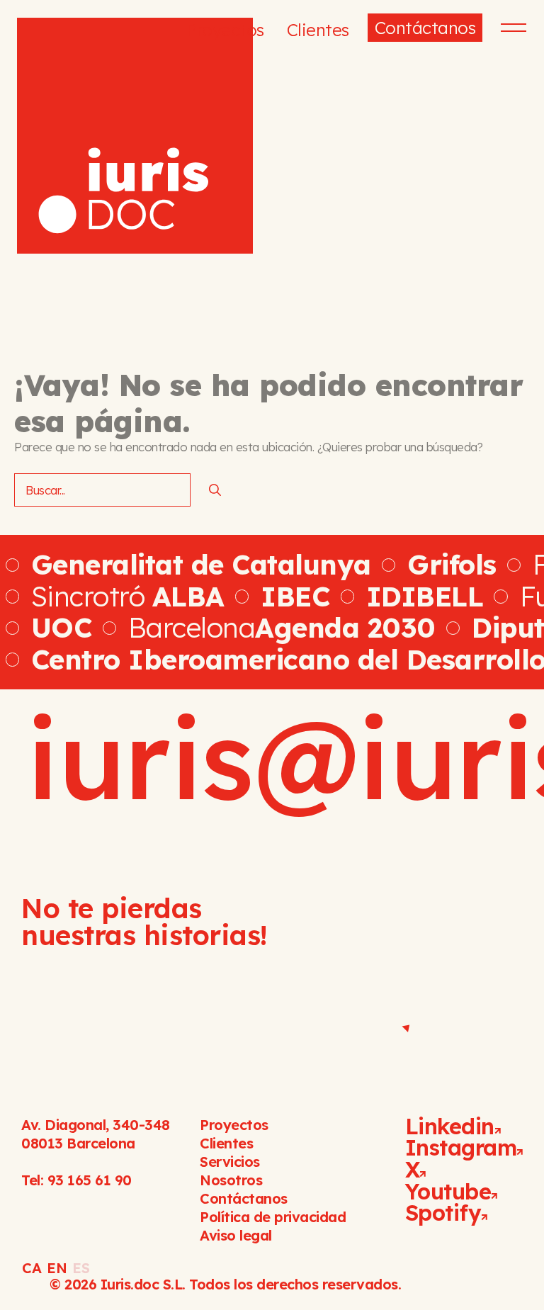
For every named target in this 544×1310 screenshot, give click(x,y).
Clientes (318, 29)
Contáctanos (425, 27)
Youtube (448, 1191)
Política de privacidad (273, 1217)
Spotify (443, 1212)
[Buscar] (215, 490)
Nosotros (231, 1180)
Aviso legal (236, 1235)
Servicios (230, 1161)
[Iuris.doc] (135, 136)
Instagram (461, 1147)
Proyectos (225, 29)
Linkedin (449, 1126)
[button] (507, 28)
